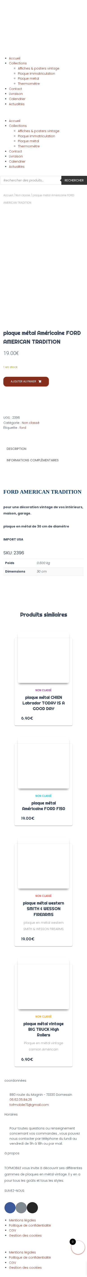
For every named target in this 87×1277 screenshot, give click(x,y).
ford (23, 427)
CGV (12, 1230)
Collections (18, 63)
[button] (43, 115)
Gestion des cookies (25, 1235)
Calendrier (17, 99)
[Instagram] (32, 1207)
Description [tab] (16, 449)
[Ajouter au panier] (64, 718)
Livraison (16, 94)
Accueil (14, 58)
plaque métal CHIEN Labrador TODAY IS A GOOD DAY (44, 703)
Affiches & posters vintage (38, 68)
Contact (15, 89)
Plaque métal (28, 78)
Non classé (22, 195)
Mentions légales (22, 1220)
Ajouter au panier (23, 381)
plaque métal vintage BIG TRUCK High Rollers (43, 1029)
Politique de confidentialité (30, 1225)
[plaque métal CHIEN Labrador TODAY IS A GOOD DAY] (43, 657)
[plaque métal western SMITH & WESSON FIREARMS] (43, 863)
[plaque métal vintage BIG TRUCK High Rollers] (43, 983)
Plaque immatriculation (36, 73)
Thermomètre (29, 83)
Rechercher (74, 180)
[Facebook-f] (10, 1207)
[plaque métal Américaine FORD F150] (43, 763)
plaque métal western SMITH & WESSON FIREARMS (43, 908)
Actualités (17, 104)
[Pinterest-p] (21, 1207)
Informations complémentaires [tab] (33, 460)
